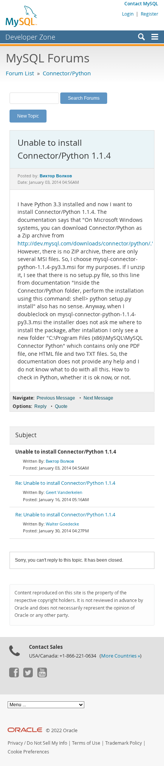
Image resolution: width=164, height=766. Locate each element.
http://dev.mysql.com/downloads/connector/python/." (86, 243)
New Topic (28, 116)
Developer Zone (30, 36)
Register (149, 14)
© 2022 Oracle (61, 730)
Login (127, 14)
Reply (40, 406)
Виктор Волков (60, 461)
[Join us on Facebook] (14, 675)
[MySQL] (22, 16)
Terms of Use (86, 743)
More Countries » (120, 656)
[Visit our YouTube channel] (42, 675)
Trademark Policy (123, 743)
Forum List (20, 73)
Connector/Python (67, 73)
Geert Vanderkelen (64, 492)
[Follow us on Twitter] (28, 675)
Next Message (98, 398)
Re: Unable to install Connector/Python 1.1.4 (65, 483)
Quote (61, 406)
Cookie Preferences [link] (28, 752)
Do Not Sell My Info (47, 743)
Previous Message (56, 398)
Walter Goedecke (62, 524)
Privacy (15, 743)
